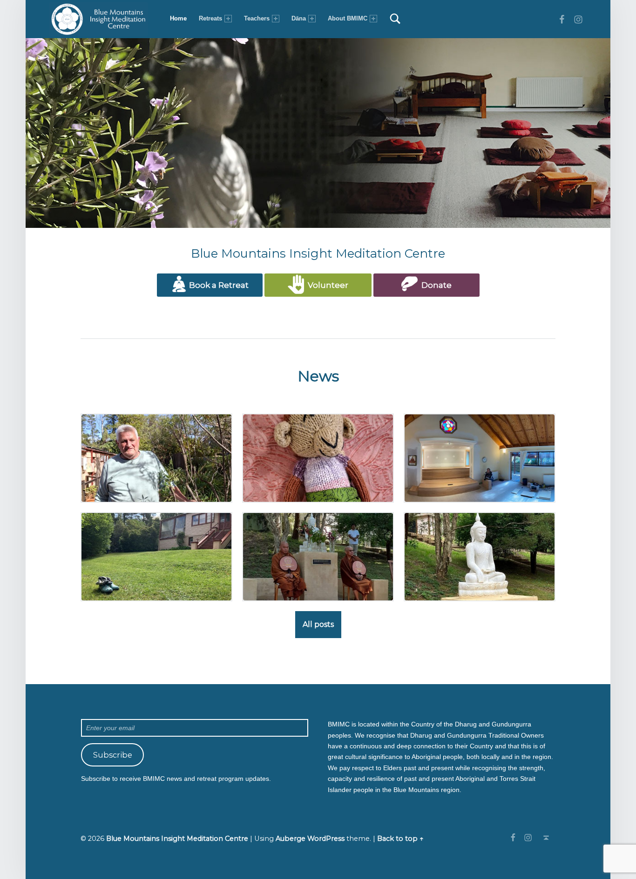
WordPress (326, 838)
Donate (435, 285)
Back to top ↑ (400, 838)
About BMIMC (347, 18)
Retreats (210, 18)
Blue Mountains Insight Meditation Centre (177, 838)
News (318, 376)
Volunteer (326, 285)
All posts (318, 624)
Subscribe (112, 754)
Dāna (298, 18)
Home (178, 18)
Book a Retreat (218, 285)
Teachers (257, 18)
